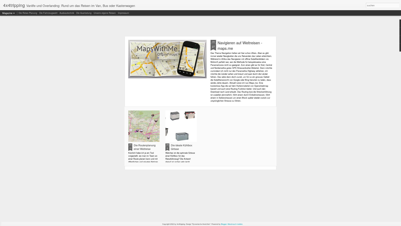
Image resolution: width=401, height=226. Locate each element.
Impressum (123, 12)
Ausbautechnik (67, 12)
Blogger (224, 224)
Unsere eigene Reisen (105, 12)
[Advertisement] (200, 26)
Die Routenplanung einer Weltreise (145, 147)
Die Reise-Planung (28, 12)
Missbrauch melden (235, 224)
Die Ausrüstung (84, 12)
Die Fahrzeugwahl (48, 12)
